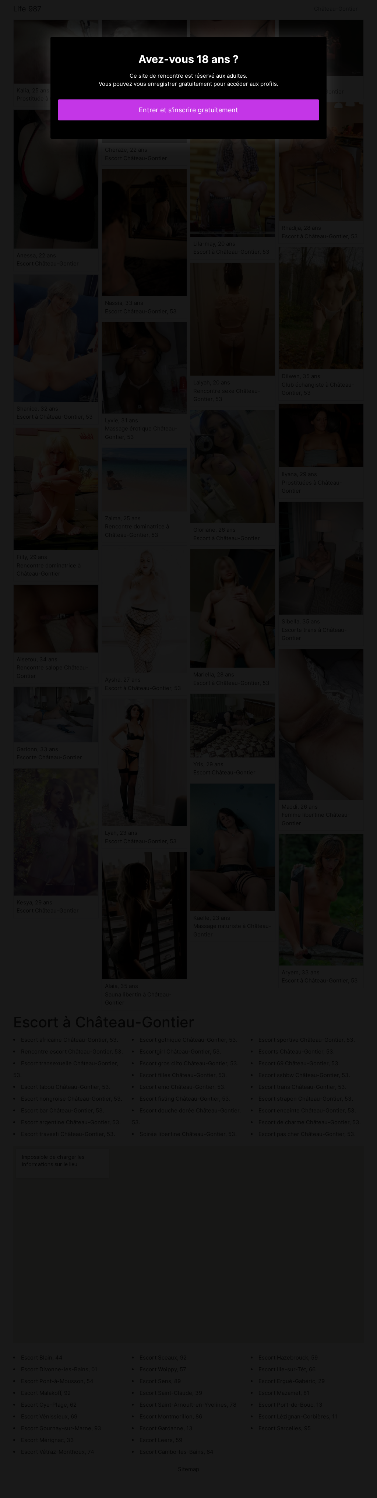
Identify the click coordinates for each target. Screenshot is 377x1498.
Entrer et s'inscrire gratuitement (188, 110)
